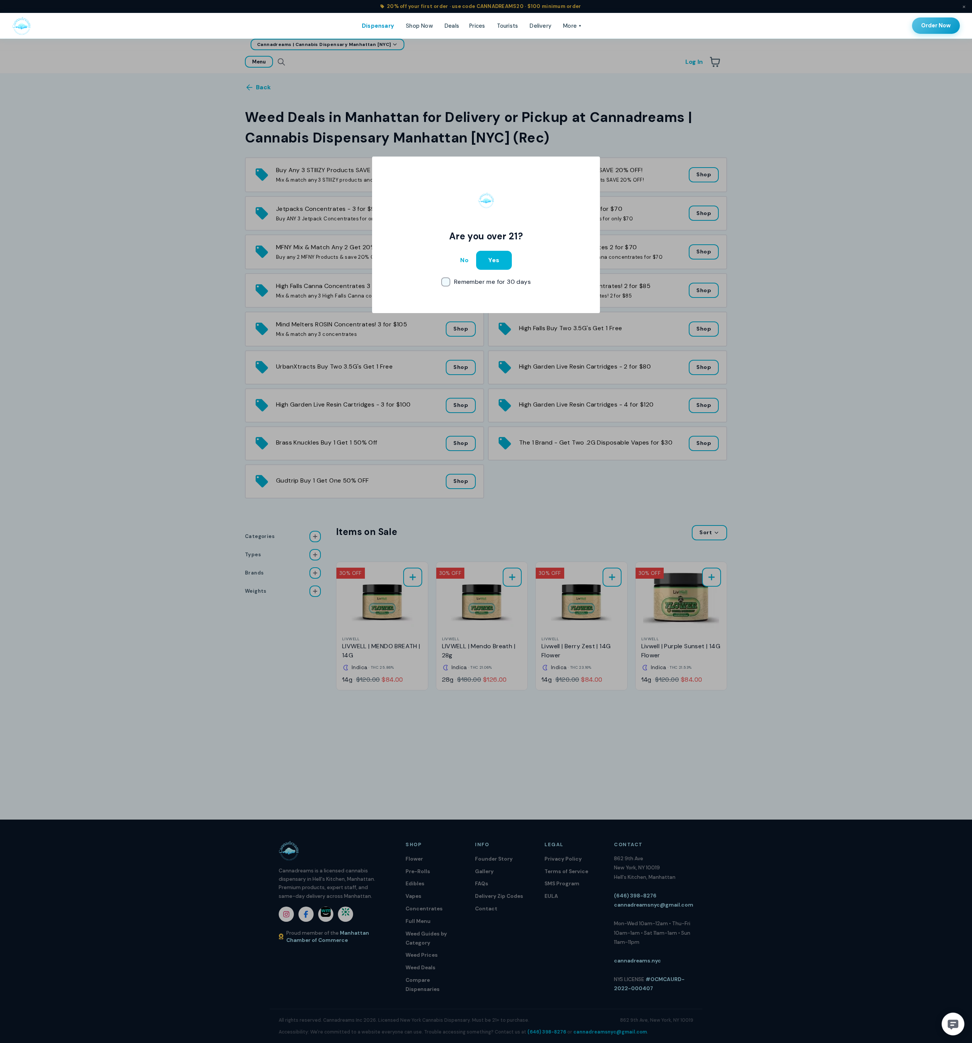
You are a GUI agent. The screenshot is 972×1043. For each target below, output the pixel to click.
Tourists (507, 25)
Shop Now (419, 25)
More (572, 25)
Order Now (936, 25)
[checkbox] (486, 281)
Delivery (540, 25)
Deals (452, 25)
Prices (477, 25)
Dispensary (378, 25)
